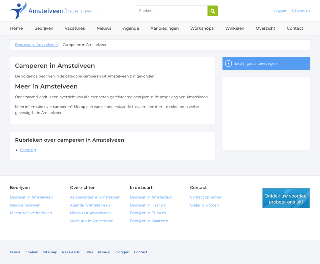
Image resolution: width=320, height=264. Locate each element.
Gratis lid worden (204, 205)
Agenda (131, 28)
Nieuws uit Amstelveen (90, 213)
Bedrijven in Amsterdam (151, 197)
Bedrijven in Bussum (148, 213)
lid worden (301, 10)
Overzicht (265, 28)
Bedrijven (43, 28)
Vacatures (75, 28)
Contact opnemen (206, 197)
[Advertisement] (266, 113)
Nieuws (104, 28)
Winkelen (234, 28)
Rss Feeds (71, 252)
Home (16, 28)
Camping (28, 150)
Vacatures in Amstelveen (92, 221)
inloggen (279, 10)
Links (88, 252)
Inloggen (121, 252)
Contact (295, 28)
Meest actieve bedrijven (31, 213)
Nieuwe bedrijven (25, 205)
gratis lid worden (286, 198)
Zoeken (31, 252)
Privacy (104, 252)
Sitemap (50, 252)
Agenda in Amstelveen (90, 205)
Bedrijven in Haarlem (148, 205)
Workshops (202, 28)
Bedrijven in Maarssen (149, 221)
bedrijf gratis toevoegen (256, 63)
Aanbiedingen (164, 28)
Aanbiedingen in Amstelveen (95, 197)
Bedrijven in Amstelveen (72, 10)
